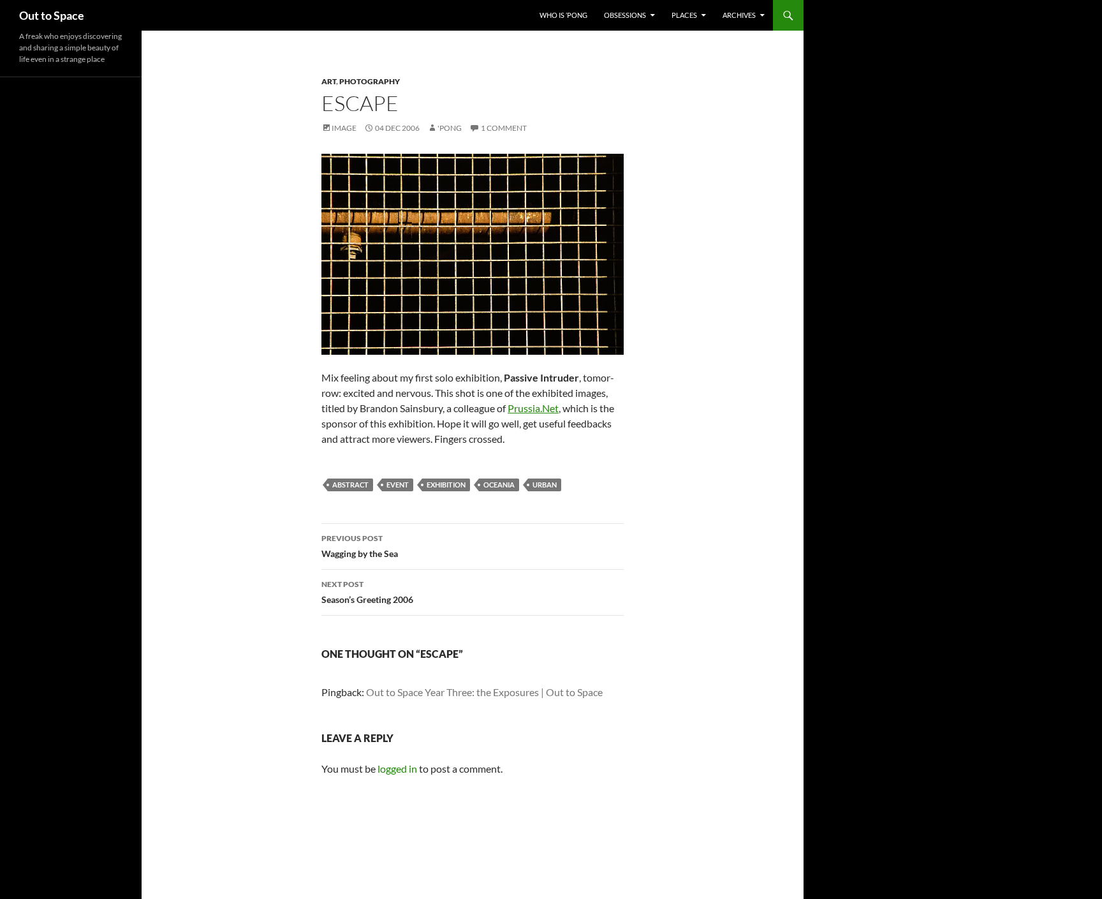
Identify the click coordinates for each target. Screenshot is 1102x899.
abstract (350, 484)
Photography (369, 81)
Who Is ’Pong (563, 15)
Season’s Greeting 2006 (367, 592)
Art (328, 81)
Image (344, 128)
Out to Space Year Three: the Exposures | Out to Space (484, 692)
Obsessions (625, 15)
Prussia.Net (533, 408)
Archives (739, 15)
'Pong (449, 128)
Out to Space (51, 15)
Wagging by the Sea (359, 546)
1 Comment (504, 128)
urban (545, 484)
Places (684, 15)
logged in (397, 768)
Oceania (499, 484)
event (397, 484)
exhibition (446, 484)
